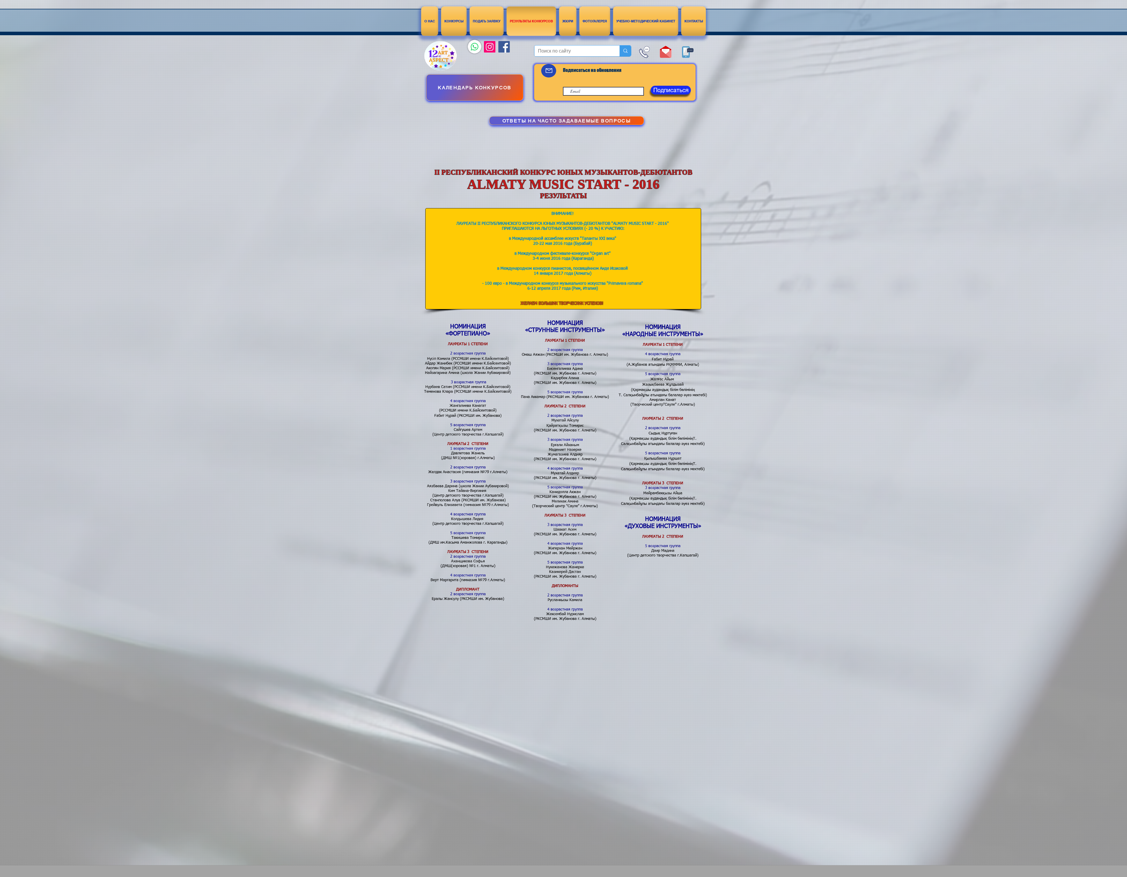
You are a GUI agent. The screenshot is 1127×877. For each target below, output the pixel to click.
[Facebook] (504, 47)
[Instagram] (489, 47)
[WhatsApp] (474, 46)
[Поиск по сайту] (625, 50)
